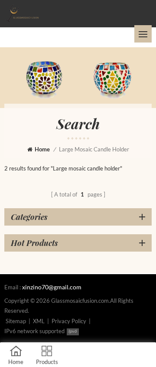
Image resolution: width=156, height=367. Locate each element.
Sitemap (16, 321)
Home (42, 149)
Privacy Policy (69, 321)
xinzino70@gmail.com (51, 287)
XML (39, 321)
